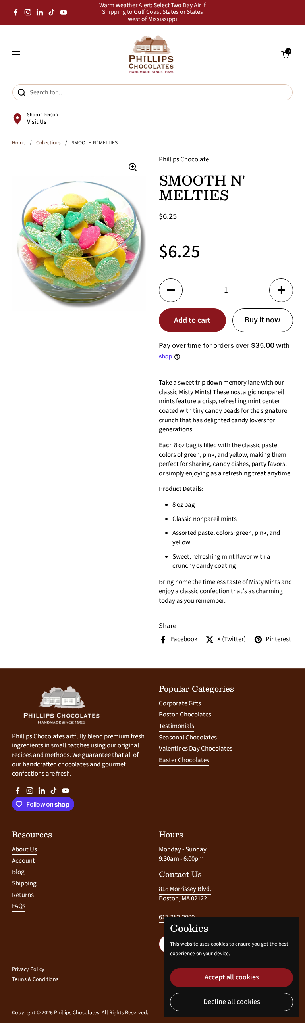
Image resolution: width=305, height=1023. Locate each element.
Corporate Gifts (180, 703)
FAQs (18, 906)
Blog (18, 872)
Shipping (24, 883)
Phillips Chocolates (76, 1013)
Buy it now (262, 320)
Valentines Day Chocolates (195, 748)
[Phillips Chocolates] (150, 54)
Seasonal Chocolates (188, 737)
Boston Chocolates (185, 714)
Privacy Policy (28, 969)
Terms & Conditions (35, 979)
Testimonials (176, 726)
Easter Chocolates (184, 760)
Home (18, 142)
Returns (23, 895)
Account (23, 861)
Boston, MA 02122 (183, 898)
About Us (24, 849)
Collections (48, 142)
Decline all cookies (231, 1002)
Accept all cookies (232, 977)
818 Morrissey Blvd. (185, 889)
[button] (171, 290)
